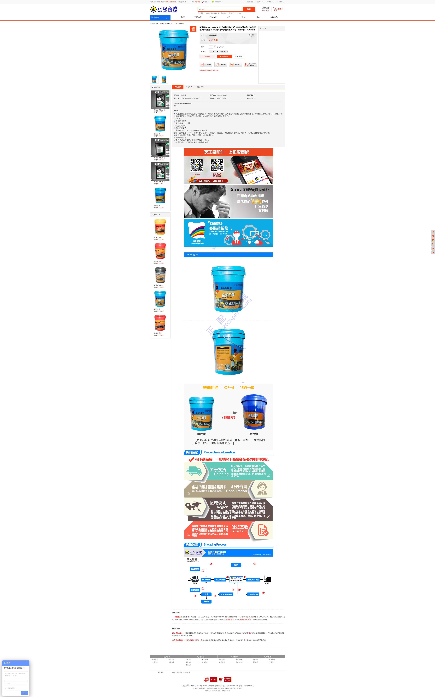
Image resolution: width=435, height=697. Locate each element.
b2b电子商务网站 (177, 672)
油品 (175, 24)
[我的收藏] (433, 236)
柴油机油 (181, 24)
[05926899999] (433, 244)
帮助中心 (270, 2)
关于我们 (221, 688)
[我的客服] (433, 240)
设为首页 (195, 688)
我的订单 (260, 2)
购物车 (280, 9)
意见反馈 (233, 688)
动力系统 (169, 24)
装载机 (162, 24)
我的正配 (250, 2)
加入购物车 (224, 56)
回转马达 (231, 13)
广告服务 (208, 688)
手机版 (205, 2)
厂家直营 (213, 17)
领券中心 (274, 17)
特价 (228, 17)
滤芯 (207, 13)
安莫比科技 (186, 672)
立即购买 (207, 56)
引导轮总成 (223, 13)
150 (252, 36)
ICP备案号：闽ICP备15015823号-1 (199, 686)
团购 (243, 17)
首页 (183, 17)
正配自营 (198, 17)
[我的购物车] (433, 232)
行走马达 (238, 13)
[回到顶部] (433, 252)
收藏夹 (280, 2)
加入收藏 (238, 56)
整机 (259, 17)
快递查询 (239, 688)
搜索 (249, 9)
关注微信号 (218, 2)
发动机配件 (214, 13)
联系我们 (214, 688)
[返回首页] (433, 248)
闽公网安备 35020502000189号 (245, 686)
